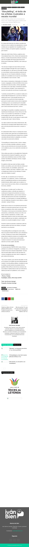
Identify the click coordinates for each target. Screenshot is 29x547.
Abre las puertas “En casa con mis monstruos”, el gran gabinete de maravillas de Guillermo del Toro (21, 309)
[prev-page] (2, 368)
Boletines (14, 5)
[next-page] (4, 368)
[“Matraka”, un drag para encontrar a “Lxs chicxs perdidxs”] (4, 350)
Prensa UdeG (4, 8)
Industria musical (5, 290)
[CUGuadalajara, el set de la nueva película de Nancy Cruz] (4, 357)
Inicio (2, 5)
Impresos (22, 7)
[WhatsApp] (12, 298)
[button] (2, 2)
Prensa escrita (7, 5)
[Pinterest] (9, 298)
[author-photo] (14, 323)
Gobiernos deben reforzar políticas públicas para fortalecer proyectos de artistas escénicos (7, 309)
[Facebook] (2, 298)
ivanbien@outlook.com (17, 530)
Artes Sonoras (14, 7)
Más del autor (17, 344)
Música (19, 7)
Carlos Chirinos (11, 289)
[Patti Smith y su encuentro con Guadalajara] (4, 363)
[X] (6, 298)
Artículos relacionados (7, 344)
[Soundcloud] (14, 540)
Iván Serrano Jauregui (7, 24)
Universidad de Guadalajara (12, 287)
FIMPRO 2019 (17, 289)
